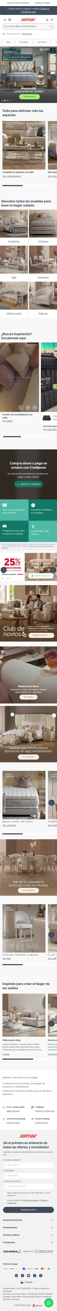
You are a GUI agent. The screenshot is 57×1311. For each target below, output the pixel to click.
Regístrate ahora (28, 1210)
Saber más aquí (13, 1111)
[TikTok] (41, 1276)
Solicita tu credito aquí (45, 1111)
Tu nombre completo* (12, 1160)
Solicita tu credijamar (30, 484)
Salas (8, 42)
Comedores (23, 42)
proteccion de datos (30, 1200)
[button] (52, 19)
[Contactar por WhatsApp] (48, 1302)
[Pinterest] (34, 1276)
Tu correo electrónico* (12, 1181)
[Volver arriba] (49, 1293)
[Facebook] (22, 1276)
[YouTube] (28, 1276)
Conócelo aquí (41, 1123)
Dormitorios (42, 42)
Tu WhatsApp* (9, 1171)
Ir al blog (5, 1054)
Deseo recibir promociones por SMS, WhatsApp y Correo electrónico (28, 1194)
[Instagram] (16, 1276)
